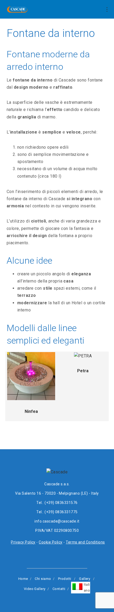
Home (23, 579)
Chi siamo (43, 579)
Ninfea (31, 411)
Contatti (58, 589)
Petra (83, 370)
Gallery (84, 579)
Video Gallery (35, 589)
